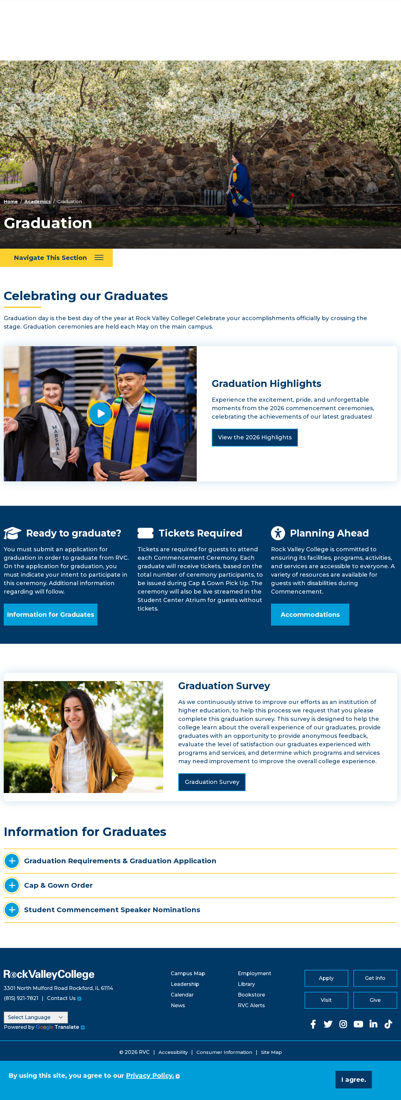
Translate (67, 1027)
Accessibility (173, 1052)
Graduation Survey (212, 782)
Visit (326, 1000)
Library (246, 984)
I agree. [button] (353, 1079)
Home (11, 201)
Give (375, 1000)
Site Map (271, 1052)
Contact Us (61, 998)
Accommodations (310, 614)
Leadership (185, 984)
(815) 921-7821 (21, 998)
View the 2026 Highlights (255, 437)
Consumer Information (224, 1052)
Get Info (375, 978)
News (178, 1005)
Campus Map (188, 973)
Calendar (182, 995)
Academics (37, 201)
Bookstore (251, 995)
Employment (254, 973)
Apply (326, 978)
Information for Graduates (50, 614)
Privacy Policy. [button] (150, 1075)
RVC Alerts (251, 1005)
